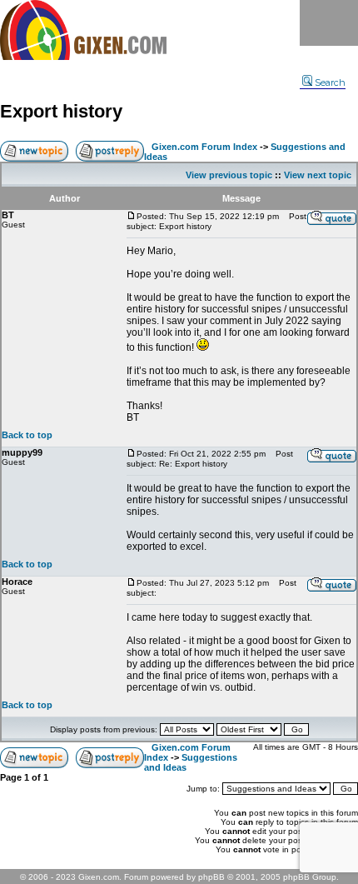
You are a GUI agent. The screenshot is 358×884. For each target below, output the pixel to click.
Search (330, 82)
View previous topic (229, 175)
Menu (329, 23)
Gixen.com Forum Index (204, 147)
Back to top (27, 435)
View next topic (317, 175)
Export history (61, 111)
